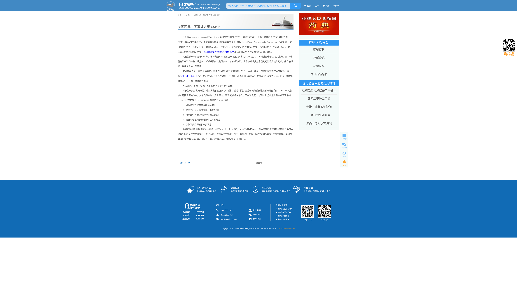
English (336, 5)
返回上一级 (185, 163)
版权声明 (186, 212)
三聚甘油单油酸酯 (319, 115)
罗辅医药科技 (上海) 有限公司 (248, 229)
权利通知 (186, 215)
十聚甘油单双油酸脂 (319, 106)
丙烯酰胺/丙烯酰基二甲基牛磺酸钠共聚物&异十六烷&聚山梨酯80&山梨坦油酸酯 (319, 90)
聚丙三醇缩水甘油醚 (319, 123)
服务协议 (186, 219)
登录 (309, 6)
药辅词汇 (187, 15)
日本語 (326, 5)
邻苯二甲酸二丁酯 (319, 98)
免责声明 (200, 215)
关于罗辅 (200, 212)
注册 (317, 6)
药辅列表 (200, 219)
